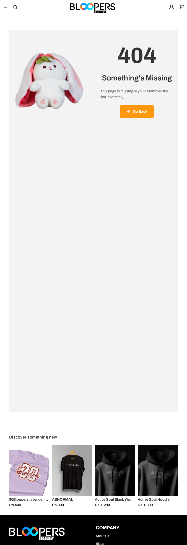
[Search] (15, 7)
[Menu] (5, 7)
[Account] (171, 7)
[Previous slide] (14, 470)
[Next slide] (44, 470)
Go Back (140, 111)
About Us (102, 536)
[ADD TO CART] (42, 488)
